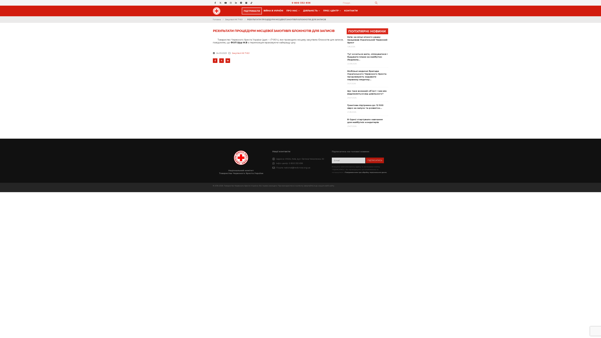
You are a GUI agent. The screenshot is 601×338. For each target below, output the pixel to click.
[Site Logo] (217, 11)
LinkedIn (228, 60)
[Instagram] (231, 3)
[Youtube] (225, 3)
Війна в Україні (273, 10)
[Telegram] (241, 3)
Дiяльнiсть (310, 10)
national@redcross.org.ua (297, 167)
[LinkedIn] (236, 3)
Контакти (351, 10)
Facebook (215, 60)
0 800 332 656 (301, 2)
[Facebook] (215, 3)
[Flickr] (246, 3)
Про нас (292, 10)
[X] (220, 3)
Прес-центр (331, 10)
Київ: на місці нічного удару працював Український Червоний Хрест (367, 40)
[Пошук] (376, 2)
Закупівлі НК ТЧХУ (241, 53)
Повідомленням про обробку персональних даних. (366, 172)
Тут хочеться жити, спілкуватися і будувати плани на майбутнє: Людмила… (367, 57)
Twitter (221, 60)
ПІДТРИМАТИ (252, 11)
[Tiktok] (251, 3)
